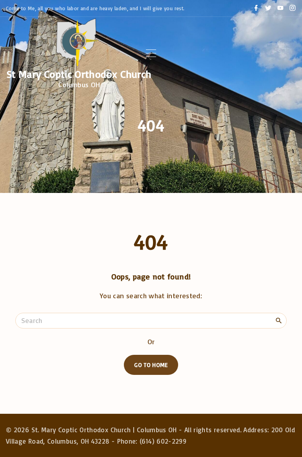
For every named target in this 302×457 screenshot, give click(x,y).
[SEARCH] (279, 320)
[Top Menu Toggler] (151, 53)
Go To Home (151, 365)
